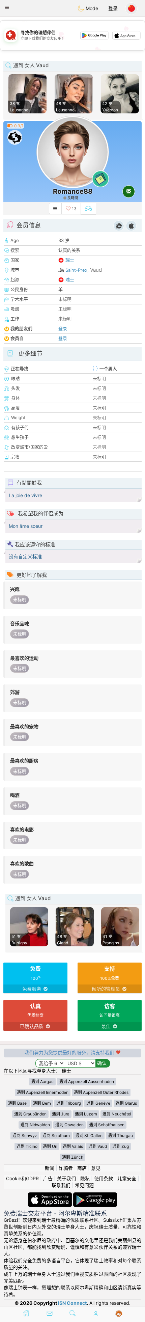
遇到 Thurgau (120, 1135)
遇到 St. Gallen (89, 1135)
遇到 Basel (18, 1103)
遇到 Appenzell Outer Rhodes (101, 1092)
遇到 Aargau (42, 1081)
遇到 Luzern (86, 1113)
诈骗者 (66, 1168)
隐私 (85, 1178)
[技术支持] (119, 1314)
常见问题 (84, 1185)
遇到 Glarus (126, 1103)
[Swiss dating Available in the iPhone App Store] (50, 1195)
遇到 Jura (60, 1113)
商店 (82, 1168)
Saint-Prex (76, 270)
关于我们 (66, 1178)
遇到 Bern (42, 1103)
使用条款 (103, 1178)
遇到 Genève (98, 1103)
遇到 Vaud (97, 1146)
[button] (7, 7)
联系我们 (61, 1185)
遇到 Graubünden (30, 1113)
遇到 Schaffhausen (106, 1124)
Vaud (96, 270)
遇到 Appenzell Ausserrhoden (86, 1081)
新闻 (49, 1168)
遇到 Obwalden (69, 1124)
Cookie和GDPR (22, 1178)
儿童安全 (126, 1178)
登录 (113, 8)
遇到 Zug (120, 1146)
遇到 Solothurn (56, 1135)
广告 (48, 1178)
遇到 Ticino (27, 1146)
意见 (95, 1168)
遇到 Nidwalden (35, 1124)
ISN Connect (72, 1303)
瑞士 (69, 260)
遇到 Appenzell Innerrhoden (42, 1092)
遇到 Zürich (72, 1157)
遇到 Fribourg (68, 1103)
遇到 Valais (73, 1146)
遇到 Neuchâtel (117, 1113)
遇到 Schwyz (24, 1135)
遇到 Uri (50, 1146)
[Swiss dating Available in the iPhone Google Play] (95, 1195)
